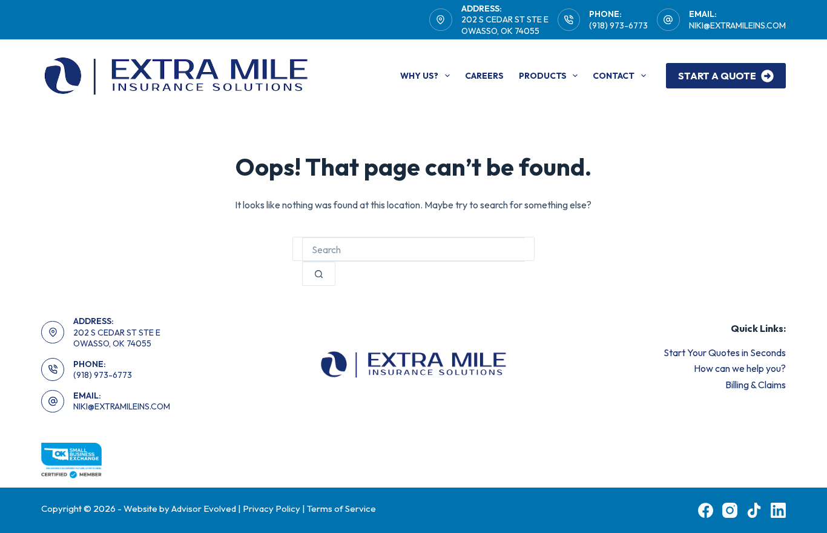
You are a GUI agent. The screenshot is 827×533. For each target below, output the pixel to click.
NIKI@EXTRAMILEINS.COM (737, 25)
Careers (484, 75)
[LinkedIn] (778, 510)
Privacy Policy (271, 508)
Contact (613, 75)
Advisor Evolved (204, 508)
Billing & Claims (755, 385)
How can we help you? (740, 368)
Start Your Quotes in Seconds (725, 352)
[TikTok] (754, 510)
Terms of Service (341, 508)
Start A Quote (717, 76)
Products (543, 75)
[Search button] (318, 274)
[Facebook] (705, 510)
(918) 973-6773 (618, 25)
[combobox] (413, 249)
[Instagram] (729, 510)
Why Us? (419, 75)
